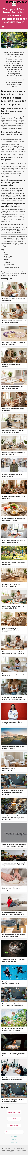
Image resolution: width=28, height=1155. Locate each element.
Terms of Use (20, 1151)
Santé (14, 1139)
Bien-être (14, 1136)
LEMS (14, 1119)
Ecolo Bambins (14, 1125)
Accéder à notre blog (14, 1112)
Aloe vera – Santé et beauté (14, 1132)
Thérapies (14, 1142)
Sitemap (15, 1151)
